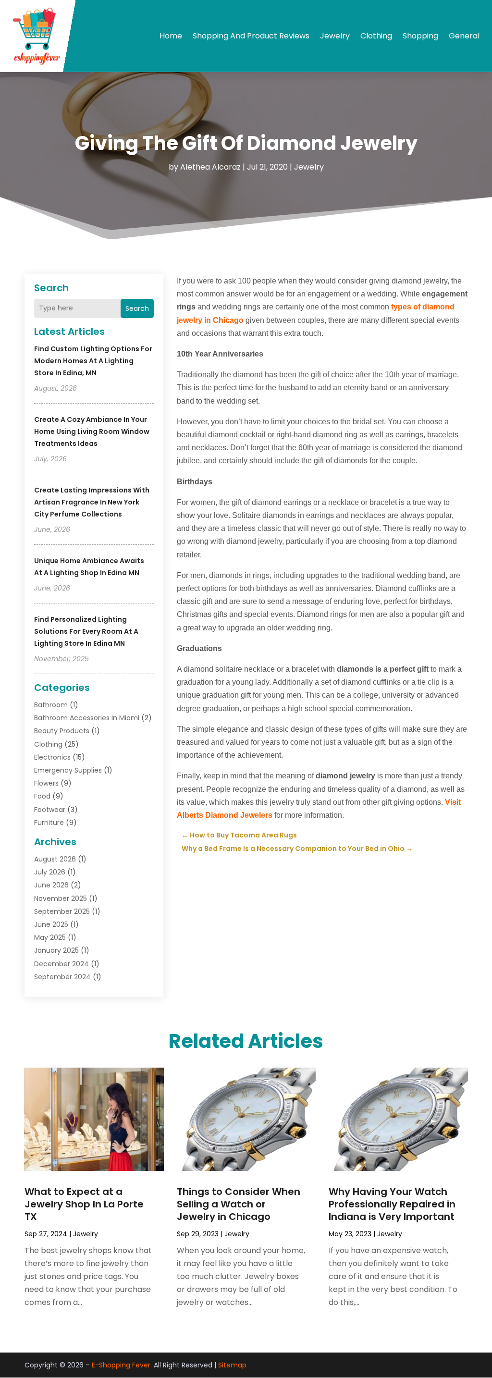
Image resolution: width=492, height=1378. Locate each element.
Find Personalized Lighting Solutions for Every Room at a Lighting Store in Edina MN (86, 631)
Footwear (49, 809)
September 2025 (62, 911)
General (464, 35)
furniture (49, 822)
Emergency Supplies (68, 770)
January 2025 (56, 950)
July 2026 (49, 872)
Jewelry (335, 35)
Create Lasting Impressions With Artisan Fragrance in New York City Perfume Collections (91, 502)
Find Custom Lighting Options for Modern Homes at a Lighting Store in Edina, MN (93, 361)
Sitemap (232, 1365)
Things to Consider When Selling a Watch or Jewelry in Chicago (238, 1204)
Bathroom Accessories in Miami (86, 718)
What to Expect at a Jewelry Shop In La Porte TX (84, 1204)
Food (42, 796)
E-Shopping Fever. (122, 1365)
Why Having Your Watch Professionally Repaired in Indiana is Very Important (392, 1204)
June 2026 (51, 885)
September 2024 (62, 977)
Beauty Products (61, 731)
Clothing (376, 35)
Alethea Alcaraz (210, 166)
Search (137, 308)
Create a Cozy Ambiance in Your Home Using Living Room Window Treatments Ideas (91, 431)
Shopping (420, 35)
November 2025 (60, 898)
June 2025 (51, 924)
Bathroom (51, 705)
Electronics (52, 757)
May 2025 (50, 937)
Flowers (46, 783)
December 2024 (61, 964)
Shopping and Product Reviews (251, 35)
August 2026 (55, 859)
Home (171, 35)
